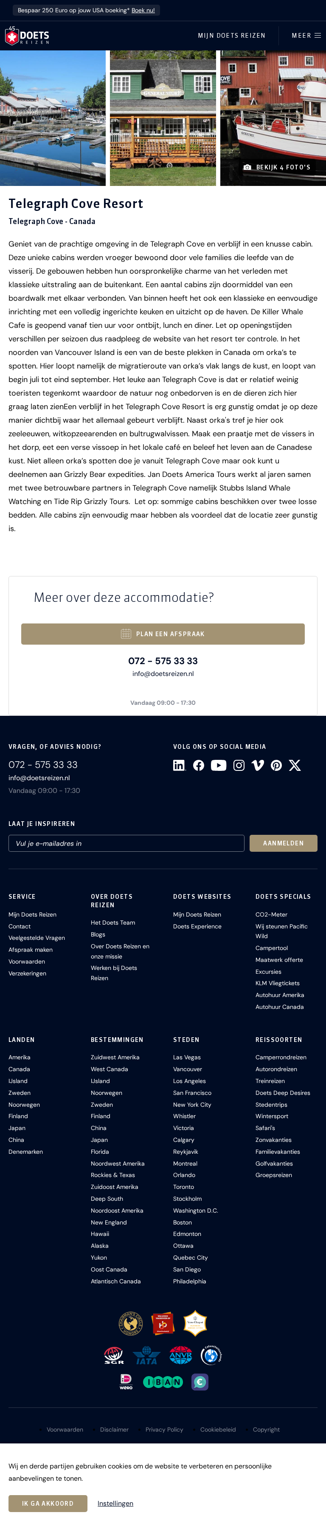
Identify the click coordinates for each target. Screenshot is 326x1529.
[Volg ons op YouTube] (218, 765)
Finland (18, 1116)
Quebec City (190, 1257)
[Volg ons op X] (295, 765)
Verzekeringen (27, 973)
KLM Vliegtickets (278, 983)
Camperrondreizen (281, 1057)
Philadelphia (189, 1281)
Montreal (185, 1163)
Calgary (183, 1140)
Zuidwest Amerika (115, 1057)
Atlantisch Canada (116, 1281)
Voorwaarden (26, 961)
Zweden (19, 1093)
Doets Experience (197, 926)
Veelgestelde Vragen (36, 938)
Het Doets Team (113, 922)
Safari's (265, 1128)
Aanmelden (283, 843)
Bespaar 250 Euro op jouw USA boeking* (86, 10)
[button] (53, 118)
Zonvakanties (274, 1140)
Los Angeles (189, 1081)
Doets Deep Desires (283, 1093)
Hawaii (100, 1234)
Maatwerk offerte (279, 960)
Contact (19, 926)
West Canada (109, 1069)
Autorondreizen (276, 1069)
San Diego (187, 1269)
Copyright (266, 1429)
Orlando (184, 1175)
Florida (100, 1151)
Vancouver (187, 1069)
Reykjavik (185, 1151)
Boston (182, 1222)
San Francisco (192, 1093)
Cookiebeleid (218, 1429)
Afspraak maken (30, 949)
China (16, 1140)
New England (109, 1222)
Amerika (19, 1057)
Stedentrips (271, 1104)
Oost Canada (109, 1269)
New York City (192, 1104)
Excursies (268, 971)
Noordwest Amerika (118, 1163)
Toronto (183, 1187)
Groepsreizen (274, 1175)
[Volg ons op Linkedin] (179, 765)
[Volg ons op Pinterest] (276, 765)
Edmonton (187, 1234)
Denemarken (25, 1151)
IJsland (18, 1081)
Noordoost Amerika (117, 1210)
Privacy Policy (164, 1429)
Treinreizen (270, 1081)
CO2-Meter (271, 914)
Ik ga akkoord (48, 1503)
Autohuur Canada (280, 1007)
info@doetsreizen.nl (163, 673)
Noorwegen (24, 1104)
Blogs (98, 934)
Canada (19, 1069)
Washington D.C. (195, 1210)
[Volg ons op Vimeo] (257, 765)
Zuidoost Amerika (114, 1187)
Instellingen (115, 1503)
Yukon (99, 1257)
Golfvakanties (274, 1163)
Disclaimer (114, 1429)
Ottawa (183, 1245)
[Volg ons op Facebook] (198, 765)
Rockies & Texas (113, 1175)
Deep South (107, 1198)
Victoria (183, 1128)
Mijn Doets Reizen (232, 35)
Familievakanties (278, 1151)
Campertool (272, 948)
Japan (16, 1128)
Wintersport (272, 1116)
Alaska (100, 1245)
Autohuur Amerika (280, 995)
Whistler (184, 1116)
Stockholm (187, 1198)
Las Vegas (187, 1057)
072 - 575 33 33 (163, 661)
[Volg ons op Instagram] (238, 765)
